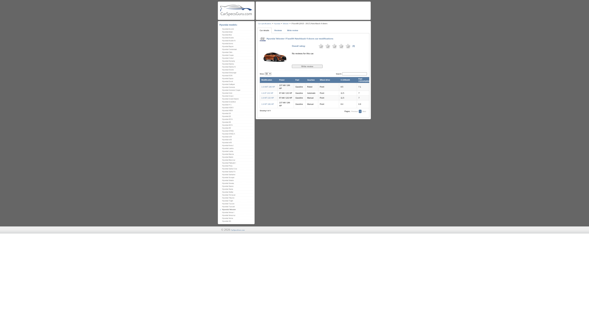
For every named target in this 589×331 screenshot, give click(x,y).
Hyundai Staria (227, 189)
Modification (266, 80)
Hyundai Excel (227, 81)
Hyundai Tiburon (228, 198)
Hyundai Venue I (228, 212)
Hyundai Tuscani (228, 206)
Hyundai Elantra (228, 64)
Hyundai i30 (226, 122)
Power (282, 80)
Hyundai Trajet (227, 201)
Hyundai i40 (226, 128)
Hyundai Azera (227, 43)
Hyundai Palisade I (229, 163)
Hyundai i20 (226, 116)
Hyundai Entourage (229, 73)
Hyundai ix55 (227, 142)
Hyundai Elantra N (229, 67)
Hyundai (277, 24)
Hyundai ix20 (227, 137)
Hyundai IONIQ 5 (228, 134)
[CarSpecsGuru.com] (236, 10)
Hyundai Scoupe (228, 177)
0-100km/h (345, 80)
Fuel (297, 80)
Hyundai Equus (227, 78)
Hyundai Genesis (228, 87)
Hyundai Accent (228, 29)
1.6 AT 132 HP (267, 93)
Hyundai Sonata (228, 183)
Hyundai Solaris (228, 180)
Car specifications (264, 24)
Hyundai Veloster (229, 209)
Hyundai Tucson (228, 204)
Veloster (286, 24)
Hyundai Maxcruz (228, 160)
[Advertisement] (313, 10)
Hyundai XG (226, 221)
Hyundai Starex (228, 186)
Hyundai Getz (227, 93)
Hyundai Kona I (227, 145)
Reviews (278, 30)
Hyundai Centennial (229, 49)
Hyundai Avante (228, 38)
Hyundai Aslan (227, 32)
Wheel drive (325, 80)
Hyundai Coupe (228, 55)
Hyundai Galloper (228, 84)
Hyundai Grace (227, 96)
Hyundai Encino (228, 70)
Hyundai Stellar (227, 192)
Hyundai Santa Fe (228, 172)
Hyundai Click (227, 52)
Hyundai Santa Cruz (229, 169)
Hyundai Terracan (228, 195)
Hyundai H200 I (228, 107)
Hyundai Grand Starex (230, 99)
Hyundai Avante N (228, 41)
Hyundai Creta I (228, 58)
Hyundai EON (227, 75)
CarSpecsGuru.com (238, 230)
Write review (292, 30)
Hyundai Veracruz (228, 215)
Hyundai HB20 (227, 110)
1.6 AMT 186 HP (268, 87)
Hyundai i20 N (227, 119)
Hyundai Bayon (227, 46)
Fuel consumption (364, 80)
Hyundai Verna (227, 218)
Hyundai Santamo (228, 174)
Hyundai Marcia (228, 154)
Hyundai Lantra (227, 148)
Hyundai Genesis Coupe (231, 90)
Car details (264, 30)
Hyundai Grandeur (229, 102)
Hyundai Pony (227, 166)
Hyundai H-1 (226, 105)
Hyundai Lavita (227, 151)
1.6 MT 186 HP (267, 104)
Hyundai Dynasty (228, 61)
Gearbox (311, 80)
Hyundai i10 (226, 113)
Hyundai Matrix (227, 157)
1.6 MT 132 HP (267, 98)
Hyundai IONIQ (228, 131)
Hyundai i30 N (227, 125)
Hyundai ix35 (227, 140)
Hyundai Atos (227, 35)
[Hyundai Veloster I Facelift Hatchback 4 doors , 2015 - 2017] (275, 66)
